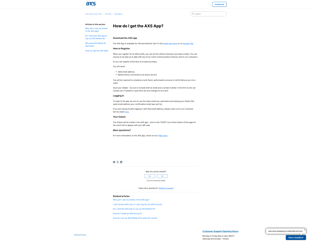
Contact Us (219, 4)
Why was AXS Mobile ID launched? (95, 44)
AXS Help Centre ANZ (93, 14)
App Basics (118, 14)
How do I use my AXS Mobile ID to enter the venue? (135, 218)
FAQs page (162, 135)
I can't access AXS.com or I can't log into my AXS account (137, 204)
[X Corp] (118, 162)
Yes (149, 176)
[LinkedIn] (121, 162)
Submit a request (166, 188)
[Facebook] (114, 162)
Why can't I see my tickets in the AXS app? (96, 29)
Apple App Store (170, 43)
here (127, 112)
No (162, 176)
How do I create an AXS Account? (127, 213)
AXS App (108, 14)
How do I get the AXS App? (96, 51)
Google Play (188, 43)
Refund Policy (80, 235)
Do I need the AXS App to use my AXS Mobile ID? (96, 37)
